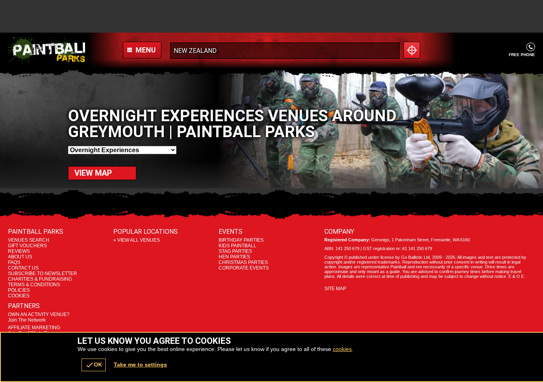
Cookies (18, 296)
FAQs (14, 262)
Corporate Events (244, 268)
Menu (145, 50)
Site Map (335, 288)
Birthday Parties (241, 240)
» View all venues (136, 240)
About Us (20, 257)
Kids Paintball (237, 245)
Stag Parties (235, 251)
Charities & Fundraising (40, 279)
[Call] (530, 47)
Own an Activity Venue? (39, 317)
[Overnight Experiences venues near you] (411, 50)
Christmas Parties (243, 262)
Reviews (19, 251)
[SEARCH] (391, 51)
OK (93, 365)
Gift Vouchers (27, 245)
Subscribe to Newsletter (42, 273)
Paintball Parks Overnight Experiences (46, 50)
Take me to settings (140, 364)
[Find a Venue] (284, 51)
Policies (19, 290)
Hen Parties (234, 257)
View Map (93, 173)
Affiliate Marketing (35, 330)
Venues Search (28, 240)
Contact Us (23, 268)
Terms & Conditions (34, 284)
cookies (342, 349)
